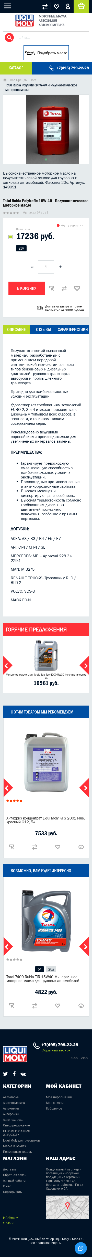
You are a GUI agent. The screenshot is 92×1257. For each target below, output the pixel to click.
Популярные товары (17, 1152)
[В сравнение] (64, 288)
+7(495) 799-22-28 (72, 68)
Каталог (16, 67)
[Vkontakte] (23, 1074)
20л (21, 248)
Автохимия (11, 1108)
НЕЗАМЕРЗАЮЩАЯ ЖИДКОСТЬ (16, 1133)
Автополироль (13, 1120)
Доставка (10, 1169)
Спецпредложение (16, 1125)
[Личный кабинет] (68, 6)
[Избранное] (56, 6)
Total (34, 80)
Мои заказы (55, 1103)
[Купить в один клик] (51, 288)
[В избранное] (77, 288)
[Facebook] (14, 1074)
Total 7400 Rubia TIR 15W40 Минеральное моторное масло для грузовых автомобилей (42, 979)
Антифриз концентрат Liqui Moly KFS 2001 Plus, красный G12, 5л (45, 820)
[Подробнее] (81, 846)
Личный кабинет (15, 1181)
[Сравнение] (45, 6)
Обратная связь (14, 1175)
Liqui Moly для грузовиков (21, 1140)
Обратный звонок (55, 1050)
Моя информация (59, 1097)
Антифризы (11, 1114)
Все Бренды (18, 80)
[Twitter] (5, 1074)
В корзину (26, 288)
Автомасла (11, 1097)
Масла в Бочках (14, 1146)
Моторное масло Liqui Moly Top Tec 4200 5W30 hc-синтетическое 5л (46, 676)
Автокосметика (14, 1103)
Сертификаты (12, 1192)
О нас (7, 1186)
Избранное (54, 1108)
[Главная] (5, 80)
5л (39, 969)
